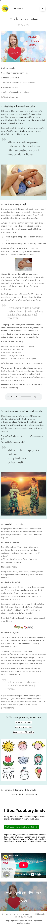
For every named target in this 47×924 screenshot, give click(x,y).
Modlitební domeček (23, 727)
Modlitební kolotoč (23, 722)
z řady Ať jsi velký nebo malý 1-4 (23, 794)
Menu (42, 8)
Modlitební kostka (23, 732)
